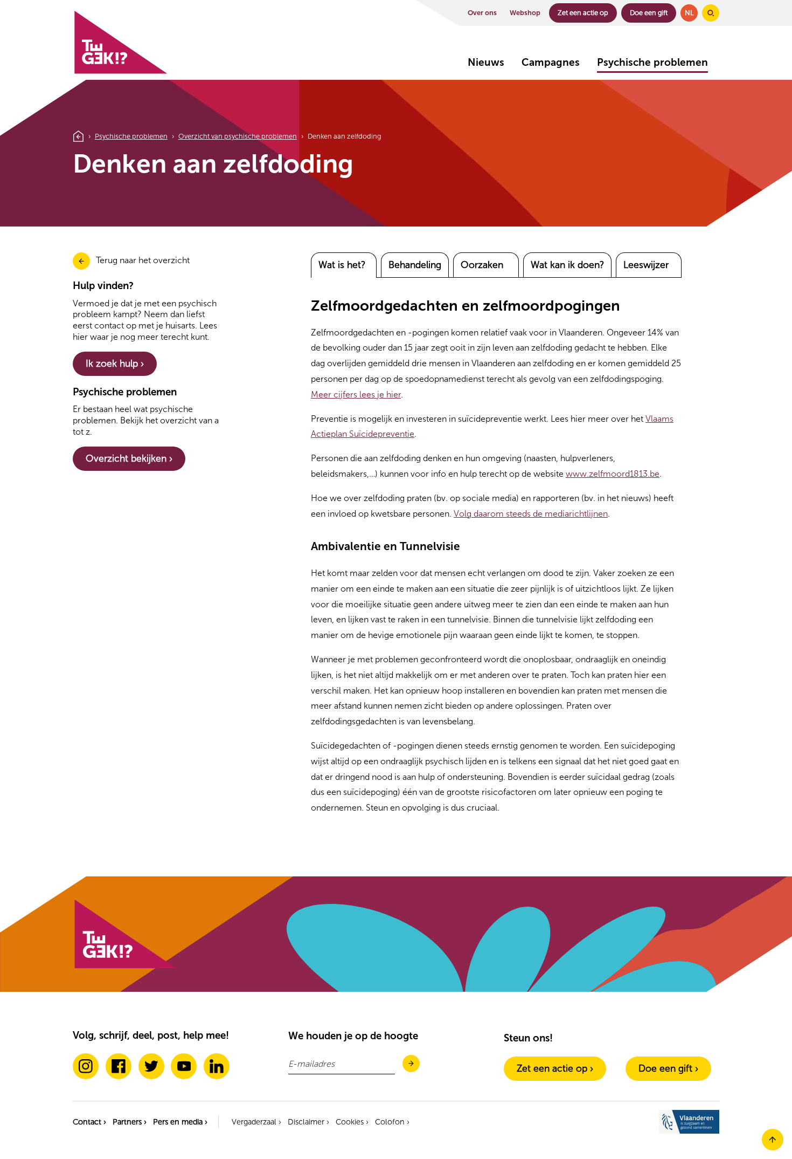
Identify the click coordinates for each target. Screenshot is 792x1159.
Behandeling (414, 265)
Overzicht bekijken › (129, 458)
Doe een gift (649, 13)
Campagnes (551, 62)
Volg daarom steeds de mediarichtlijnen (531, 514)
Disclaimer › (308, 1122)
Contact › (89, 1122)
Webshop (525, 13)
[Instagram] (86, 1066)
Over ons (482, 13)
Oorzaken (482, 265)
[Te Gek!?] (120, 71)
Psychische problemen (652, 62)
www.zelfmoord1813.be (612, 474)
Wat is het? (341, 265)
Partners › (130, 1122)
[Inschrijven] (411, 1064)
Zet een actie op (583, 13)
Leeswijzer (646, 265)
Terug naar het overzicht (143, 260)
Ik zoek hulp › (115, 363)
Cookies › (352, 1122)
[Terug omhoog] (772, 1147)
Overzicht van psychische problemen (237, 136)
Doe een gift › (668, 1068)
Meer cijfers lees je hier (356, 394)
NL (689, 13)
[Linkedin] (217, 1066)
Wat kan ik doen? (567, 265)
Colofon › (392, 1122)
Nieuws (486, 62)
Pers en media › (180, 1122)
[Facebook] (118, 1066)
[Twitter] (151, 1066)
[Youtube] (184, 1066)
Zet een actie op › (555, 1068)
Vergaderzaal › (256, 1122)
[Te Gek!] (124, 966)
